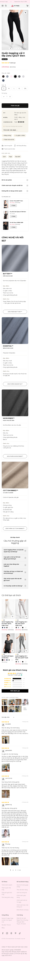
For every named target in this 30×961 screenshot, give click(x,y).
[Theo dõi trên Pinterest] (15, 933)
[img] (5, 722)
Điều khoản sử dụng (22, 910)
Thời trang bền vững (7, 897)
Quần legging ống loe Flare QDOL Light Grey (7, 623)
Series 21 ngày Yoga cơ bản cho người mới (7, 920)
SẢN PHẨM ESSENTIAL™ (15, 384)
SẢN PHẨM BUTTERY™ (15, 311)
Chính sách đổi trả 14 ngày (22, 901)
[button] (5, 63)
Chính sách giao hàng (21, 896)
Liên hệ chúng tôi (22, 892)
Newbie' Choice (6, 925)
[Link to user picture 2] (15, 861)
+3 (25, 627)
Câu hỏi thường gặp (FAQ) (22, 886)
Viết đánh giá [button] (15, 691)
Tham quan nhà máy (6, 888)
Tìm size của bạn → (10, 130)
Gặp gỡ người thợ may (7, 893)
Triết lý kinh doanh (7, 885)
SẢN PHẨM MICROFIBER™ (15, 456)
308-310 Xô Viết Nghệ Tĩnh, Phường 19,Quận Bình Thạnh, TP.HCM (22, 921)
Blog (3, 928)
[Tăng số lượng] (10, 96)
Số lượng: (4, 93)
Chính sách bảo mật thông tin (22, 906)
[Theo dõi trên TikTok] (20, 933)
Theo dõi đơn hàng (22, 889)
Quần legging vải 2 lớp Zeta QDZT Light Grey (21, 623)
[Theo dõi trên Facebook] (3, 933)
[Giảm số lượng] (4, 96)
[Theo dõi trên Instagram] (7, 933)
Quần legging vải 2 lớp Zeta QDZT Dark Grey (21, 657)
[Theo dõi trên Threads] (11, 933)
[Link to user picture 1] (6, 740)
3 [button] (15, 870)
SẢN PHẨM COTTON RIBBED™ (15, 528)
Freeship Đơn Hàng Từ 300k (18, 1)
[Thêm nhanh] (12, 616)
